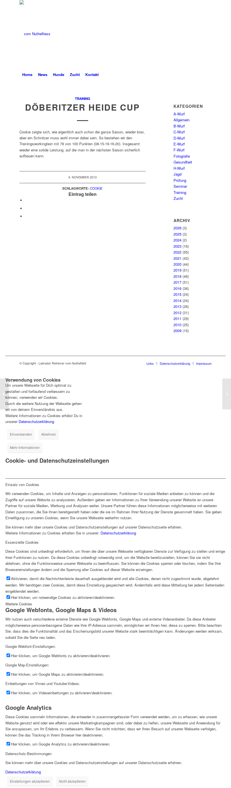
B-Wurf (179, 126)
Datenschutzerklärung (36, 421)
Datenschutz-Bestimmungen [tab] (28, 753)
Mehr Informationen (25, 447)
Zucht (178, 198)
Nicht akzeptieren (72, 781)
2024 (177, 240)
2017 (177, 282)
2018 (177, 276)
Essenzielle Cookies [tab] (22, 542)
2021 (177, 258)
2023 (177, 246)
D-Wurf (179, 138)
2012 (177, 312)
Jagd (177, 174)
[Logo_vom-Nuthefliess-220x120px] (34, 34)
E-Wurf (179, 144)
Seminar (180, 186)
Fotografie (182, 156)
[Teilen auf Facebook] (26, 200)
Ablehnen (48, 434)
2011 (177, 318)
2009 (177, 330)
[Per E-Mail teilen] (26, 216)
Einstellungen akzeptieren (30, 781)
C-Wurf (179, 132)
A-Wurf (179, 114)
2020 (177, 264)
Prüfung (180, 180)
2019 (177, 270)
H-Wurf (179, 168)
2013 (177, 306)
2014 (177, 300)
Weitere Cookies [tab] (18, 603)
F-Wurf (179, 150)
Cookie (96, 188)
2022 (177, 252)
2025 (177, 234)
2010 (177, 324)
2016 (177, 288)
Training (82, 98)
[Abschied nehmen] (4, 394)
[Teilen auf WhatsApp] (26, 208)
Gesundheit (183, 162)
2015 (177, 294)
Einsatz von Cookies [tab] (22, 484)
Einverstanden (21, 434)
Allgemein (182, 119)
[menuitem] (27, 75)
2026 (177, 227)
